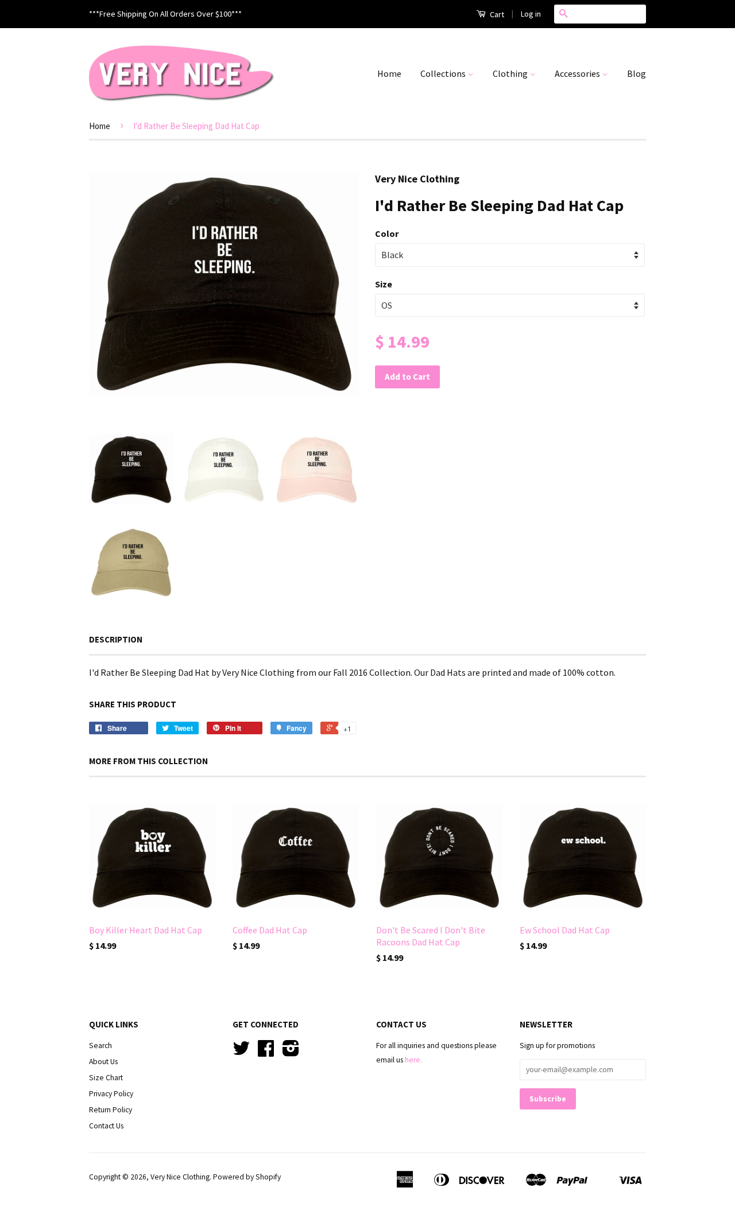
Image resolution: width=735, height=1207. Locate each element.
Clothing (511, 73)
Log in (531, 14)
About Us (103, 1061)
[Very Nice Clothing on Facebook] (265, 1052)
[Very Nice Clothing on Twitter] (241, 1052)
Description (115, 639)
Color (387, 233)
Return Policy (110, 1110)
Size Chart (106, 1078)
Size (383, 284)
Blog (636, 73)
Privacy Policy (111, 1094)
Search (100, 1045)
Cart (496, 14)
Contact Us (106, 1126)
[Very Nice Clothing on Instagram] (291, 1052)
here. (413, 1060)
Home (389, 73)
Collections (443, 73)
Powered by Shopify (247, 1177)
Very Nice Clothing (180, 1177)
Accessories (578, 73)
